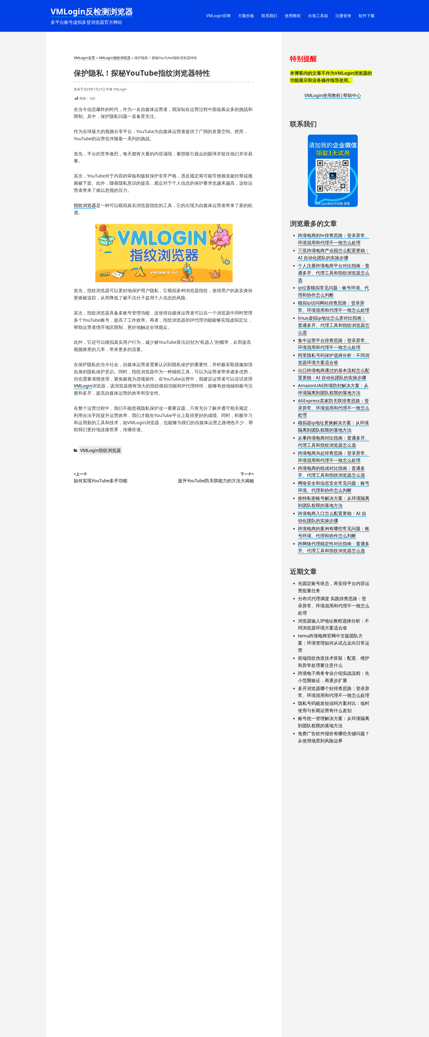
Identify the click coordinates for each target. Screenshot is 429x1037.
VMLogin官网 (218, 15)
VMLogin (120, 89)
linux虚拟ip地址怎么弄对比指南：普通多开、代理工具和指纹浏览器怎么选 (333, 325)
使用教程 (293, 15)
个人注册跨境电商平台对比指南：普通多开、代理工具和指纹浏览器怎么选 (333, 273)
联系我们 (269, 15)
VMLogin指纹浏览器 (115, 57)
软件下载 (367, 15)
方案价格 (246, 15)
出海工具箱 (318, 15)
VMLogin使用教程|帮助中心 (332, 95)
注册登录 (343, 15)
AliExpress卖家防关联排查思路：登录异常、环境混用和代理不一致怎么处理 (333, 408)
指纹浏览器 (85, 205)
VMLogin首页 (84, 57)
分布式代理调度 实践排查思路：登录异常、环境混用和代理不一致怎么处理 (333, 605)
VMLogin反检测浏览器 (92, 11)
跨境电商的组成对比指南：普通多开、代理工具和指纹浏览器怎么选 (331, 471)
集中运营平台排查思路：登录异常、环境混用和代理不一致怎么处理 (333, 343)
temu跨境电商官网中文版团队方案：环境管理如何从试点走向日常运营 (333, 643)
